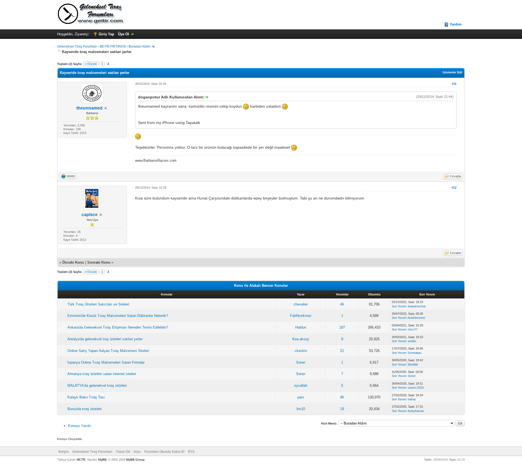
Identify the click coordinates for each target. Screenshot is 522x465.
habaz (412, 399)
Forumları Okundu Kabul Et (164, 452)
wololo (412, 341)
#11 (454, 83)
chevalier (301, 304)
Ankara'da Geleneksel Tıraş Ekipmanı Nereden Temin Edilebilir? (117, 327)
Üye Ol (123, 34)
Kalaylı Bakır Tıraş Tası (86, 397)
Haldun (300, 327)
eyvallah (300, 385)
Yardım (456, 24)
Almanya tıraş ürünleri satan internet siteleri (101, 374)
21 (342, 351)
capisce (90, 214)
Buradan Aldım (139, 46)
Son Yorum (399, 306)
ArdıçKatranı (416, 411)
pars (300, 397)
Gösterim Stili (452, 72)
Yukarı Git (123, 452)
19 (342, 409)
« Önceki (91, 63)
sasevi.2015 (416, 387)
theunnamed (89, 108)
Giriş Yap (106, 34)
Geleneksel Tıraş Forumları (77, 46)
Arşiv (137, 452)
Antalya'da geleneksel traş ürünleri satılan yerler (105, 339)
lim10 (301, 409)
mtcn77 (413, 329)
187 (342, 327)
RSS (191, 452)
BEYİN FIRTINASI (113, 46)
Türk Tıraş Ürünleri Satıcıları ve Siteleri (98, 304)
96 (342, 397)
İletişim (63, 452)
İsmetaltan (414, 352)
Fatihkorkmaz (301, 316)
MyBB (102, 459)
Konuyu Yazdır (79, 426)
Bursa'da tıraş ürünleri (84, 409)
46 (342, 304)
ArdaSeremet (416, 317)
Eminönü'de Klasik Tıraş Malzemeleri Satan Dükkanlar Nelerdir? (117, 316)
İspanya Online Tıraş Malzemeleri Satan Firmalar (106, 362)
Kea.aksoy (300, 339)
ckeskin (301, 351)
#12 (454, 187)
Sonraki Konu (98, 262)
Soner (300, 362)
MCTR (81, 459)
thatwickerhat (416, 306)
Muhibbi (413, 364)
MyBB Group (135, 459)
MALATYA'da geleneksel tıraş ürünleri (97, 385)
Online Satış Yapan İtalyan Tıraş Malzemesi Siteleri (108, 351)
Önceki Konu (73, 262)
